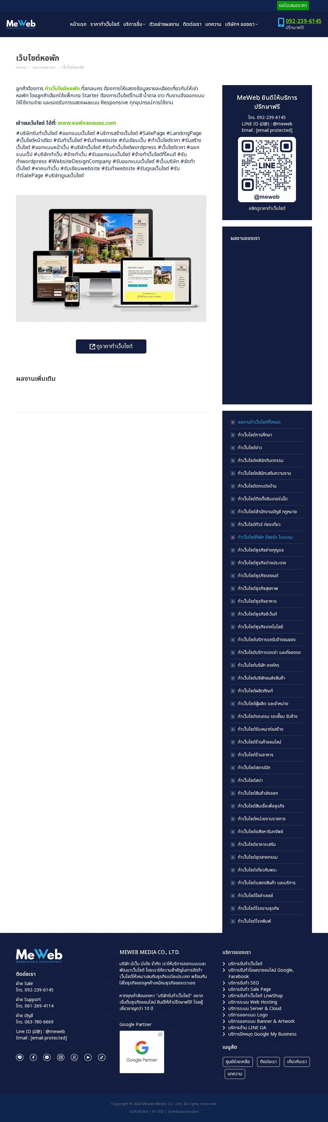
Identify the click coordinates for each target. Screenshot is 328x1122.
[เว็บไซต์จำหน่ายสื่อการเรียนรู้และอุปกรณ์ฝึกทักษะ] (267, 260)
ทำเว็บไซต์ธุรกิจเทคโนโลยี (260, 627)
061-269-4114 (39, 1006)
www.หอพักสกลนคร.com (87, 123)
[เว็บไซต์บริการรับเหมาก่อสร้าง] (243, 285)
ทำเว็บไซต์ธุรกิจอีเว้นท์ (257, 614)
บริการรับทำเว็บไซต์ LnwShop (255, 995)
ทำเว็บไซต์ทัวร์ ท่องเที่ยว (259, 524)
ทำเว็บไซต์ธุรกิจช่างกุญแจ (261, 550)
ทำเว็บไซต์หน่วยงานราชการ (262, 819)
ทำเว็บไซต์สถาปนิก (254, 768)
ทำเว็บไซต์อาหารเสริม (257, 844)
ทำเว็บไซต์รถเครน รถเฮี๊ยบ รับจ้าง (268, 716)
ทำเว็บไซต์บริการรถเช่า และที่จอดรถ (269, 652)
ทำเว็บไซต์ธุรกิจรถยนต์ (258, 576)
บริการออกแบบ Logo (248, 1015)
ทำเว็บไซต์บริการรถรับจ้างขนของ (267, 640)
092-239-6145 (304, 21)
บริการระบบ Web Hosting (252, 1002)
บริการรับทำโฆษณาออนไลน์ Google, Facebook (261, 973)
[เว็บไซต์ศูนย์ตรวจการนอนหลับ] (243, 359)
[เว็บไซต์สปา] (267, 334)
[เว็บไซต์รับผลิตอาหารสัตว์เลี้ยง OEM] (243, 310)
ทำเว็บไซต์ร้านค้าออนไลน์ (259, 742)
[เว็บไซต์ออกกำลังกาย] (267, 310)
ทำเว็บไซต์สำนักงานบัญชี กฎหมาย (267, 512)
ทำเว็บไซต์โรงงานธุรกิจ (258, 908)
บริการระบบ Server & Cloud (254, 1008)
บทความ (235, 1073)
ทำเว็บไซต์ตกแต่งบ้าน (257, 486)
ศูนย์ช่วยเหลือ (238, 1061)
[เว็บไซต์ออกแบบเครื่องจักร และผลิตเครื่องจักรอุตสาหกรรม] (243, 334)
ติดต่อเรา (268, 1061)
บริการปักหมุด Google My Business (262, 1034)
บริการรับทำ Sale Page (249, 989)
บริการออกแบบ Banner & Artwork (261, 1021)
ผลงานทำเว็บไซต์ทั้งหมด (259, 422)
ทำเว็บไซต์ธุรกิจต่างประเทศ (262, 563)
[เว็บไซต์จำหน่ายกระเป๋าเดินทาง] (243, 383)
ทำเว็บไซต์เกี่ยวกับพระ (257, 870)
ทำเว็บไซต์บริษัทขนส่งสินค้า (261, 678)
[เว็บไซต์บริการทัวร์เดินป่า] (267, 383)
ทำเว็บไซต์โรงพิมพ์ (254, 921)
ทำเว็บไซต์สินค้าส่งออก (258, 793)
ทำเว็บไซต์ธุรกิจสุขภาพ (258, 588)
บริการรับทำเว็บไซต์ (245, 963)
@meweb (282, 124)
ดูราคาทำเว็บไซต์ (114, 346)
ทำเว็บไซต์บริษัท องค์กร (258, 665)
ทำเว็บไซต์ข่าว (250, 448)
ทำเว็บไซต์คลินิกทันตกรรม (260, 461)
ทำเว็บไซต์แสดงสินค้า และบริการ (267, 883)
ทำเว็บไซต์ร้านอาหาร (256, 755)
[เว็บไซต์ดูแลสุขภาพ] (267, 285)
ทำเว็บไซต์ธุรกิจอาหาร (257, 601)
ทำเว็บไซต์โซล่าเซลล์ (255, 896)
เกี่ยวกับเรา (297, 1061)
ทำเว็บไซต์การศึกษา (255, 435)
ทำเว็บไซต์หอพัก (62, 88)
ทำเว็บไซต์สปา (250, 780)
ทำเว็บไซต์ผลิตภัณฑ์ (255, 691)
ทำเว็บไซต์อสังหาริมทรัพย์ (260, 832)
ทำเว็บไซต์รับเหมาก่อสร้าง (260, 729)
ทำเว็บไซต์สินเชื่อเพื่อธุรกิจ (261, 806)
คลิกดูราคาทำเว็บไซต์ (267, 208)
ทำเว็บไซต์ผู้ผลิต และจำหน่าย (263, 704)
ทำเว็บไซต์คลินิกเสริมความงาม (264, 473)
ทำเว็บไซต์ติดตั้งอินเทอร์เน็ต (263, 499)
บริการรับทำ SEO (243, 983)
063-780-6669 (39, 1022)
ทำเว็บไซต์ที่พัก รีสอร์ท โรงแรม (265, 537)
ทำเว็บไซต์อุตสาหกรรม (258, 857)
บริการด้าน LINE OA (247, 1027)
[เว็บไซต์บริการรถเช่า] (243, 260)
